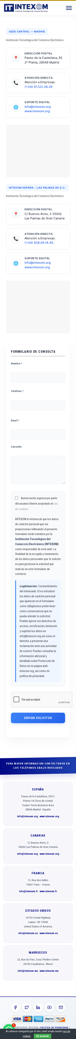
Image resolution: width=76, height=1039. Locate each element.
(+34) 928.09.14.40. (39, 243)
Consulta (16, 446)
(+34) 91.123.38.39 (38, 87)
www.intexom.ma (49, 970)
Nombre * (16, 363)
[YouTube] (49, 1007)
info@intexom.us (28, 933)
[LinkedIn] (38, 1007)
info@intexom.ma (28, 970)
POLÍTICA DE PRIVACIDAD (54, 1027)
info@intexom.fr (28, 891)
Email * (15, 420)
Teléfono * (17, 391)
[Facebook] (15, 1007)
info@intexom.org (38, 107)
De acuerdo (42, 1036)
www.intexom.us (49, 933)
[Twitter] (26, 1007)
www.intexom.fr (48, 891)
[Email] (60, 1007)
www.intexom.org (37, 111)
